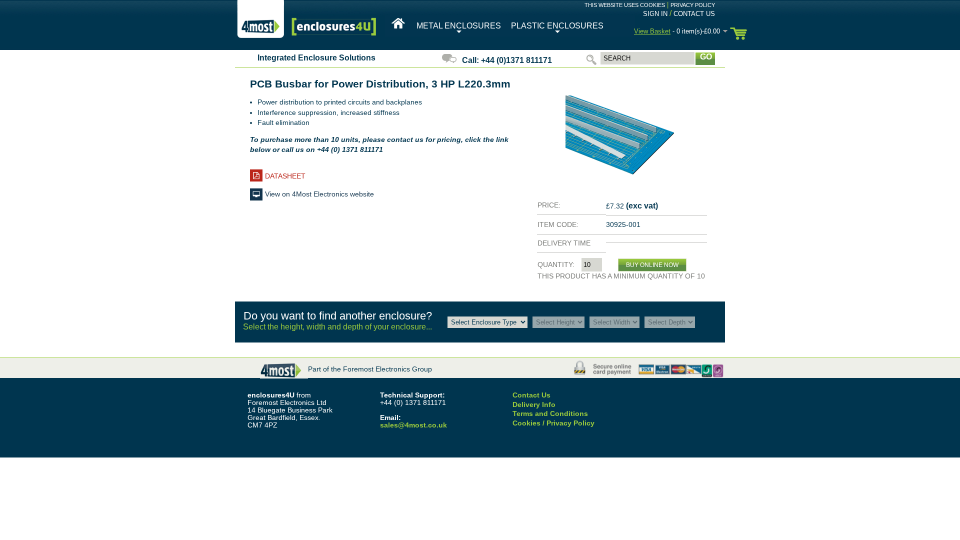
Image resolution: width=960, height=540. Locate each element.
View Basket (652, 31)
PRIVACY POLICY (692, 5)
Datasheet (285, 176)
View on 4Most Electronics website (319, 194)
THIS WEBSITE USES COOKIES (624, 5)
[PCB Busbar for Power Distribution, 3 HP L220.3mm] (622, 189)
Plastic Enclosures (557, 29)
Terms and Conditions (550, 414)
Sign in (655, 14)
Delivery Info (534, 404)
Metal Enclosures (458, 29)
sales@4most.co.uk (413, 425)
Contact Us (694, 14)
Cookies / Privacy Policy (553, 423)
